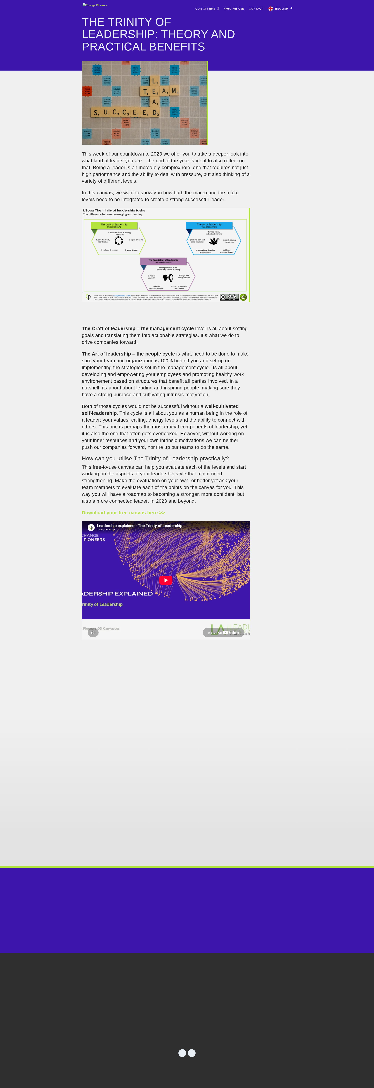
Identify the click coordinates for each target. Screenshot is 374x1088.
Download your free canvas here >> (123, 512)
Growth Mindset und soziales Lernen (135, 809)
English (281, 8)
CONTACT (256, 8)
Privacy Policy (196, 1067)
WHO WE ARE (234, 8)
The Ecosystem (211, 1019)
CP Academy (208, 1009)
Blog (253, 999)
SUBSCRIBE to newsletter (116, 1023)
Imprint (169, 1067)
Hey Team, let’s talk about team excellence (142, 757)
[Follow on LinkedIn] (182, 1053)
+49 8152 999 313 (187, 921)
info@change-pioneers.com (187, 932)
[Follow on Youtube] (192, 1053)
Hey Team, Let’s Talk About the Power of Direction (151, 705)
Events (256, 1009)
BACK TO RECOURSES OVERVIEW (187, 649)
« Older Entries (91, 851)
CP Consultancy (212, 999)
